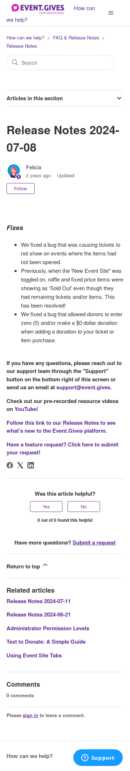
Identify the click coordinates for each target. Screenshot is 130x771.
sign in (30, 715)
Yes (46, 506)
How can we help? (25, 37)
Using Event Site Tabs (34, 655)
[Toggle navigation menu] (111, 13)
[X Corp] (20, 465)
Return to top (24, 566)
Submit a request (94, 542)
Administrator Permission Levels (47, 628)
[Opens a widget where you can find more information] (98, 758)
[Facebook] (9, 465)
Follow (20, 188)
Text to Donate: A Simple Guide (46, 641)
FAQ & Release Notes (76, 37)
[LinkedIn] (30, 465)
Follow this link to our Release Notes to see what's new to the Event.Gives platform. (61, 427)
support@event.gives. (84, 387)
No (84, 506)
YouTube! (26, 409)
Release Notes (21, 45)
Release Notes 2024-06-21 (38, 614)
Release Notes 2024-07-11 (38, 601)
